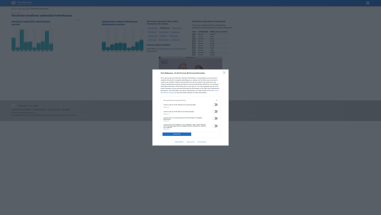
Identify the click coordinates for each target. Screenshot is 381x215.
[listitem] (190, 100)
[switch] (215, 104)
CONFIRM (176, 134)
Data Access (190, 142)
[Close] (225, 73)
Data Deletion (179, 142)
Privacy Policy (201, 142)
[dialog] (190, 107)
